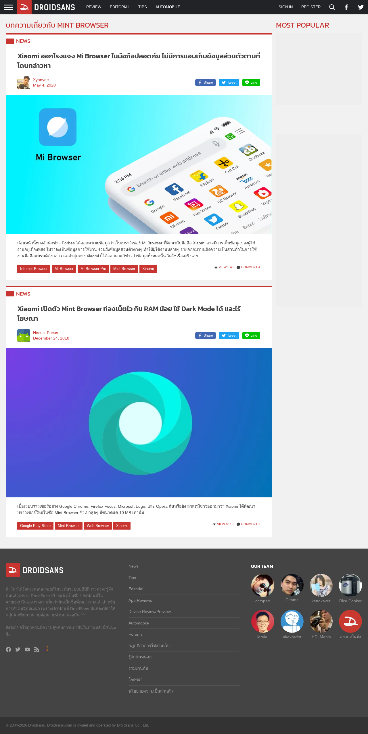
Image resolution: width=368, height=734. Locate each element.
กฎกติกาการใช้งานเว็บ (149, 645)
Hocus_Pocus (45, 333)
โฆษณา (136, 679)
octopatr (262, 601)
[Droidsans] (46, 7)
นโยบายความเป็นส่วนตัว (151, 691)
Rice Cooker (350, 601)
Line (253, 83)
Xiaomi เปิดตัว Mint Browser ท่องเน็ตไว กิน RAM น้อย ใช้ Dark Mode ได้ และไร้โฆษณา (129, 313)
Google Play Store (35, 526)
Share (208, 83)
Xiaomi (148, 269)
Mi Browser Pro (93, 269)
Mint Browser (124, 269)
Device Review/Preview (150, 611)
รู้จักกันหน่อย (140, 657)
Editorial (120, 7)
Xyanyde (41, 80)
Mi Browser (64, 269)
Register (311, 7)
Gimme (292, 599)
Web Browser (98, 526)
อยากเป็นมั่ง (350, 637)
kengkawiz (321, 601)
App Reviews (140, 600)
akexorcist (292, 637)
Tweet (231, 83)
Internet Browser (33, 269)
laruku (263, 637)
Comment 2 (250, 524)
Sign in (286, 7)
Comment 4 (250, 267)
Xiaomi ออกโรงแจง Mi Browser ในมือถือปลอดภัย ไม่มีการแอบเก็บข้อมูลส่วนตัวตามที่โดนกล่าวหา (138, 61)
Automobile (168, 7)
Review (93, 7)
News (23, 41)
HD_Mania (321, 637)
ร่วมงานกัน (138, 668)
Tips (142, 7)
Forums (136, 634)
